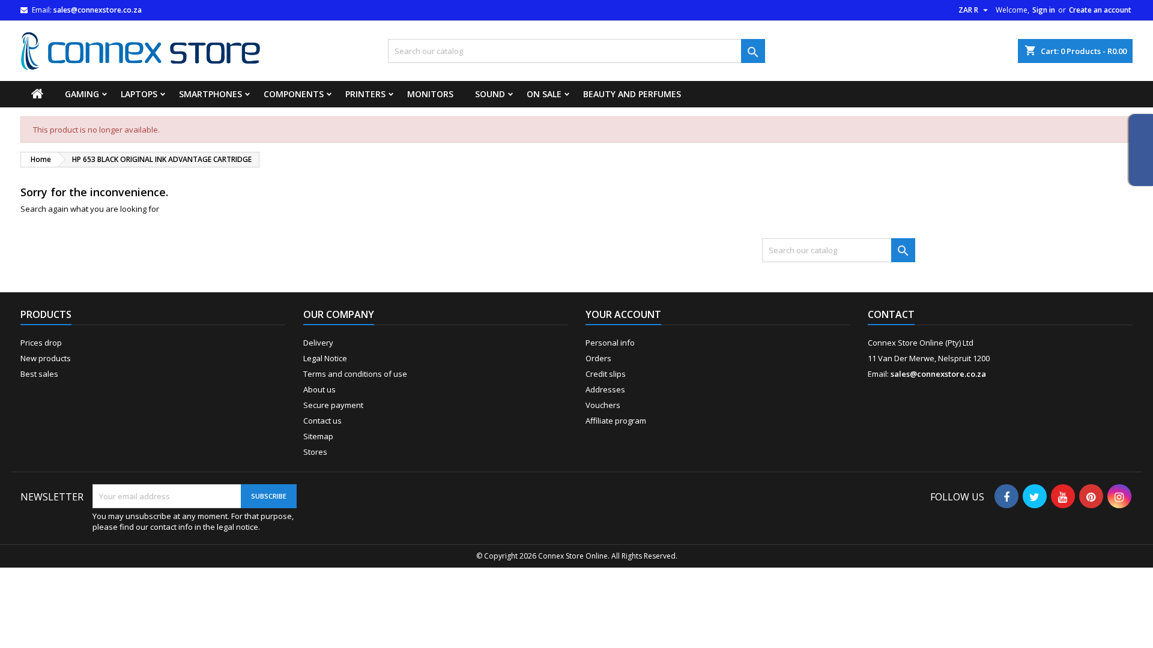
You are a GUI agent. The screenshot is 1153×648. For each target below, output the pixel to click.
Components (294, 94)
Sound (490, 94)
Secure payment (333, 405)
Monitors (430, 94)
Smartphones (210, 94)
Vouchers (603, 405)
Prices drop (41, 342)
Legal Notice (325, 358)
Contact (891, 314)
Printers (365, 94)
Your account (623, 314)
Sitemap (318, 436)
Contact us (322, 420)
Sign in (1043, 10)
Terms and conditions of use (355, 373)
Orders (598, 358)
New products (45, 358)
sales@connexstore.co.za (97, 10)
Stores (315, 451)
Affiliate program (616, 420)
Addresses (605, 389)
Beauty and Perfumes (632, 94)
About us (319, 389)
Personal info (610, 342)
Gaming (82, 94)
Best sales (39, 373)
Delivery (318, 342)
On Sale (544, 94)
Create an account (1100, 10)
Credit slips (606, 373)
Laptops (139, 94)
